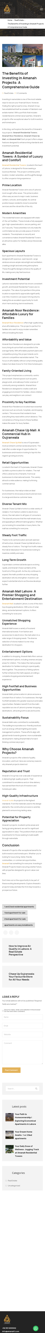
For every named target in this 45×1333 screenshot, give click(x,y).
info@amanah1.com (10, 1331)
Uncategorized (14, 1185)
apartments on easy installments (18, 925)
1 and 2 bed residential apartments (19, 906)
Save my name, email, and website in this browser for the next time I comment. (22, 1010)
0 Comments (22, 93)
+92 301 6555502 (9, 1328)
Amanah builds (8, 800)
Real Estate (19, 20)
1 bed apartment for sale (14, 913)
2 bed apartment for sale (15, 919)
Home (10, 20)
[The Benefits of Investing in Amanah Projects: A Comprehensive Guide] (5, 932)
